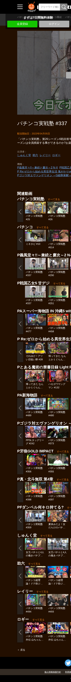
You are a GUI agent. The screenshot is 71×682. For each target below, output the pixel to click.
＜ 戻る (21, 649)
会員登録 (22, 23)
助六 (35, 155)
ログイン (54, 23)
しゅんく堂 (24, 155)
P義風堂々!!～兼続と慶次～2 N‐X (37, 167)
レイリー (45, 155)
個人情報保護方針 (52, 672)
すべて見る (54, 199)
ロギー (56, 155)
